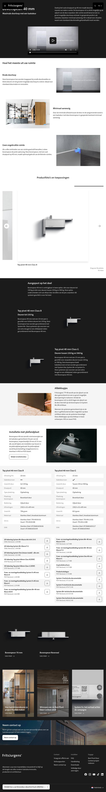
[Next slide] (99, 226)
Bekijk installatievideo (18, 457)
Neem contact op (10, 737)
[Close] (47, 787)
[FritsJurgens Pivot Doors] (15, 5)
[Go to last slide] (6, 226)
